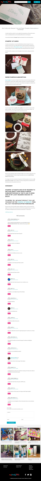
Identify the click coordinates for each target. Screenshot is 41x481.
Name (8, 419)
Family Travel (5, 465)
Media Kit (30, 468)
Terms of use (31, 469)
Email (23, 419)
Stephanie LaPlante (14, 357)
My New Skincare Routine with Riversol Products (19, 459)
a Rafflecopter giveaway (9, 212)
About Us (30, 465)
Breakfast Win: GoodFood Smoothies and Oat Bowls (20, 442)
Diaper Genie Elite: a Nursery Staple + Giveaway (33, 459)
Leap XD (29, 478)
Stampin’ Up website (24, 202)
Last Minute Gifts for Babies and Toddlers (33, 442)
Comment (9, 412)
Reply (9, 235)
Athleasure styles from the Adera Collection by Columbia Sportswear (6, 459)
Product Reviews (19, 465)
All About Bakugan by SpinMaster (6, 441)
